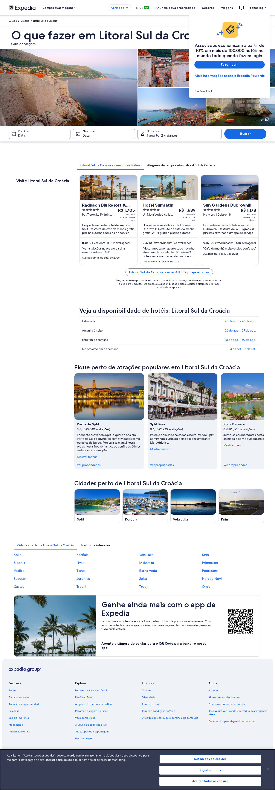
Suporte (208, 8)
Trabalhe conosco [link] (19, 697)
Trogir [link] (144, 586)
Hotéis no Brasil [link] (84, 697)
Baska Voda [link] (148, 570)
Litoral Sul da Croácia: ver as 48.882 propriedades (169, 272)
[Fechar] (268, 769)
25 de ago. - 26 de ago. (240, 321)
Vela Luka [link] (146, 555)
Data (21, 135)
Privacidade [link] (149, 697)
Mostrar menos (87, 457)
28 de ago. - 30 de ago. (240, 340)
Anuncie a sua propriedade (175, 8)
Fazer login (258, 8)
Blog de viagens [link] (84, 738)
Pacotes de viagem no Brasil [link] (91, 711)
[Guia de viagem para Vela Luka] (193, 506)
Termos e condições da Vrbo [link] (158, 711)
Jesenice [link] (83, 578)
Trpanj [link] (81, 586)
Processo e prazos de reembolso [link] (227, 704)
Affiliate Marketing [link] (19, 731)
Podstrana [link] (210, 570)
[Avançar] (263, 421)
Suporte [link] (213, 690)
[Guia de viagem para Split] (97, 506)
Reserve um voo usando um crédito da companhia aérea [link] (237, 712)
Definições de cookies (210, 759)
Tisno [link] (80, 570)
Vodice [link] (19, 570)
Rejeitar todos (210, 770)
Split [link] (17, 555)
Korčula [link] (82, 555)
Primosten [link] (210, 562)
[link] (229, 91)
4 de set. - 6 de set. (243, 349)
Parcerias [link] (14, 711)
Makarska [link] (146, 562)
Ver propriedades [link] (89, 465)
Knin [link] (205, 555)
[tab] (110, 165)
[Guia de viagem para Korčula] (145, 506)
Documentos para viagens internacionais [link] (231, 721)
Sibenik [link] (19, 562)
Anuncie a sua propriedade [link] (24, 704)
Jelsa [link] (143, 578)
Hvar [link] (80, 562)
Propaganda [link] (16, 724)
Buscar (245, 134)
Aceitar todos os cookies (210, 781)
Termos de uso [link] (150, 704)
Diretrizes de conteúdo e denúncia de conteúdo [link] (170, 718)
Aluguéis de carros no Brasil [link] (91, 724)
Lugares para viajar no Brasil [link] (91, 690)
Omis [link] (206, 586)
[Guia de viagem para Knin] (241, 506)
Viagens (227, 8)
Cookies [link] (146, 690)
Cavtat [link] (19, 586)
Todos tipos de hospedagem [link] (92, 731)
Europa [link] (13, 21)
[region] (137, 769)
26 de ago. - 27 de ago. (240, 330)
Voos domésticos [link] (85, 718)
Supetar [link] (20, 578)
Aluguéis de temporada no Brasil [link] (94, 704)
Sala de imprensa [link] (19, 718)
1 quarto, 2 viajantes (162, 135)
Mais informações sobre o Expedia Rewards (229, 76)
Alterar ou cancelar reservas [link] (224, 697)
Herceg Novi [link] (212, 578)
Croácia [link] (25, 21)
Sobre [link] (12, 690)
